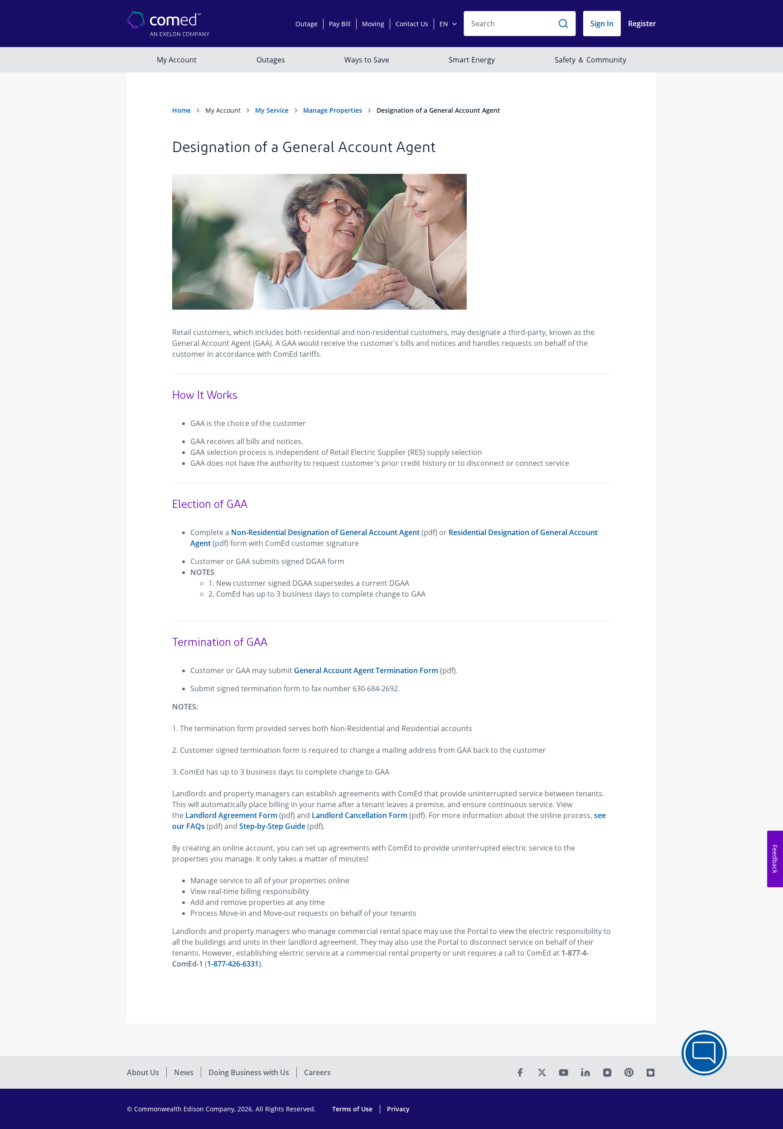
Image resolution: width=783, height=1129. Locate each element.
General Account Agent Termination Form (366, 670)
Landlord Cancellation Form (359, 815)
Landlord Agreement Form (231, 815)
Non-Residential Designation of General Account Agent (325, 532)
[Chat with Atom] (704, 1053)
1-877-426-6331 (233, 964)
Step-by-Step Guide (272, 826)
